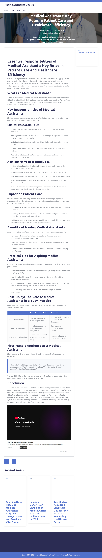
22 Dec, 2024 (59, 31)
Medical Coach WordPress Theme (47, 555)
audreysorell (44, 31)
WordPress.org (74, 555)
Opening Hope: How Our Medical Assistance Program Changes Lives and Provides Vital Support (14, 512)
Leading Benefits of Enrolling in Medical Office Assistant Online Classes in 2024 (38, 511)
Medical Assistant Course (51, 33)
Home (6, 10)
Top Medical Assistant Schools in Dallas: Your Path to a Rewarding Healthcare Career (61, 512)
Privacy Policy (15, 10)
